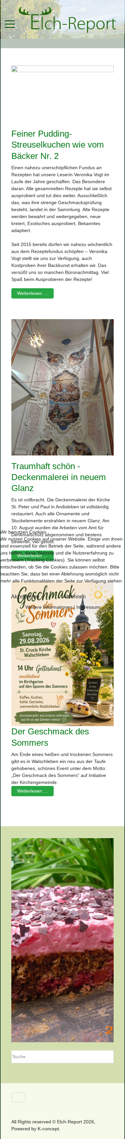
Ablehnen (74, 596)
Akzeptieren (25, 596)
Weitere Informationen (48, 607)
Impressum (88, 607)
